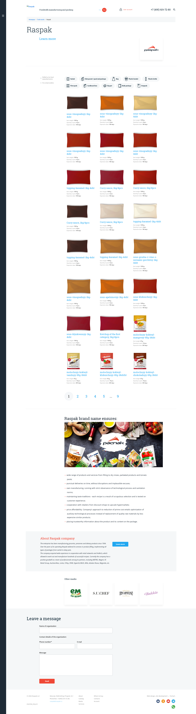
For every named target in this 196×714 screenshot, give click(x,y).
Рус (100, 10)
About (81, 696)
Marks (81, 701)
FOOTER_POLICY (32, 704)
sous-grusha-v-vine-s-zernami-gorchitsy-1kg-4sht (145, 260)
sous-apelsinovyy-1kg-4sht (114, 297)
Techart (172, 696)
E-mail (79, 642)
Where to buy (98, 696)
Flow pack (73, 86)
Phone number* (45, 642)
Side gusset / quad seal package (95, 79)
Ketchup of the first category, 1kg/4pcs (110, 335)
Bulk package (126, 86)
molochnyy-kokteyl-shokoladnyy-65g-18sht (145, 374)
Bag (117, 79)
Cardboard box (92, 86)
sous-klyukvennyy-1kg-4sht (79, 335)
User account (127, 9)
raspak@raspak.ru (56, 701)
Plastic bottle (152, 79)
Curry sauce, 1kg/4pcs (111, 188)
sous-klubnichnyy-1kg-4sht (145, 298)
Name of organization (47, 626)
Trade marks (41, 19)
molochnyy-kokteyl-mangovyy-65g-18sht (144, 336)
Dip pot (109, 86)
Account (96, 701)
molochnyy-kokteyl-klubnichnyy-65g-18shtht (113, 374)
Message (42, 653)
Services (81, 704)
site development (162, 696)
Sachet (72, 79)
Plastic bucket (133, 79)
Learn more (47, 39)
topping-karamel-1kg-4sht (80, 188)
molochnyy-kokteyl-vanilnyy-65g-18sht (77, 374)
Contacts (97, 699)
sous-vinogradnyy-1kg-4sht (79, 115)
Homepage (32, 19)
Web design (151, 696)
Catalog (81, 699)
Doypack (144, 86)
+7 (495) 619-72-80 (161, 9)
